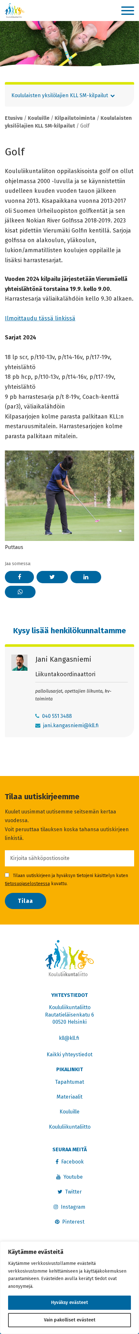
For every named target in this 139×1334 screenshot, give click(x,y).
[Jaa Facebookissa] (19, 577)
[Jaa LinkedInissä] (85, 577)
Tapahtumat (69, 1082)
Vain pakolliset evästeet (69, 1320)
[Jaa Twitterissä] (52, 577)
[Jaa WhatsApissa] (20, 592)
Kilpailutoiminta (75, 118)
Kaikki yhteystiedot (69, 1054)
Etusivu (14, 118)
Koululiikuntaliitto (70, 1127)
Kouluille (38, 118)
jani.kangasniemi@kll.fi (71, 725)
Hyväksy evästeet (69, 1302)
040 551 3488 (57, 716)
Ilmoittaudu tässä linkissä (40, 318)
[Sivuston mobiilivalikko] (127, 11)
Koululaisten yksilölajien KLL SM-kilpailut (59, 95)
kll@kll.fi (69, 1038)
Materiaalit (69, 1097)
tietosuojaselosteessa (27, 883)
